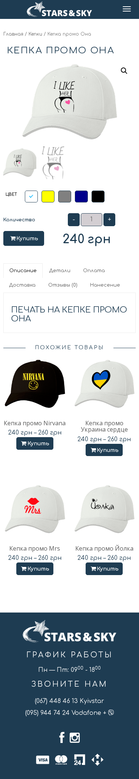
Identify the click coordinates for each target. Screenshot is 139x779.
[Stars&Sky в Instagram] (75, 737)
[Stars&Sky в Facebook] (61, 737)
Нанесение (105, 285)
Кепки (35, 34)
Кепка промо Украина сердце (104, 426)
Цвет (11, 194)
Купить (27, 238)
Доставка (22, 285)
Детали (59, 270)
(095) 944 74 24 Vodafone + (66, 713)
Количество (19, 219)
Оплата (94, 270)
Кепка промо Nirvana (35, 423)
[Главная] (59, 9)
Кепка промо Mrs (34, 548)
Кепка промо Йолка (104, 548)
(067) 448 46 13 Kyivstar (69, 701)
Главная (13, 34)
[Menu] (127, 9)
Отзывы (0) (62, 285)
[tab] (23, 270)
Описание (23, 270)
